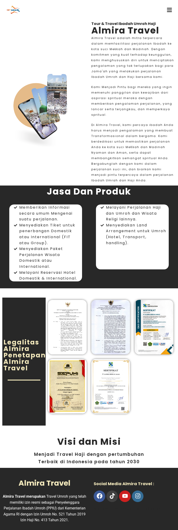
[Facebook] (99, 496)
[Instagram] (137, 496)
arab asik (101, 508)
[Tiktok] (112, 496)
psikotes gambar (126, 508)
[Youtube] (125, 496)
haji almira (152, 508)
